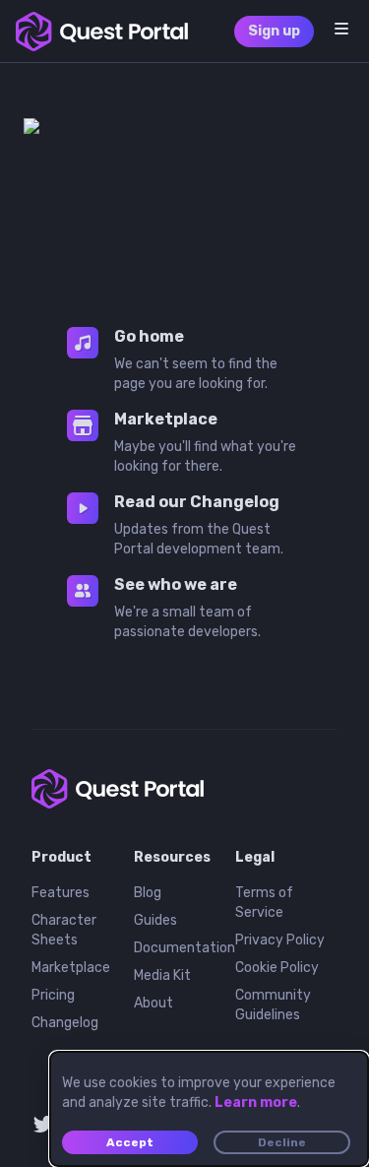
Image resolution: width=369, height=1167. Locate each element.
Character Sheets (63, 930)
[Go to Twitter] (43, 1123)
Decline (282, 1142)
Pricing (53, 995)
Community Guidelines (273, 1005)
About (153, 1003)
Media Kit (162, 975)
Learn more (256, 1102)
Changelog (64, 1022)
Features (60, 892)
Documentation (184, 948)
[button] (341, 28)
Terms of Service (264, 902)
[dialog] (209, 1109)
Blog (147, 892)
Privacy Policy (280, 940)
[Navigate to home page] (102, 31)
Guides (155, 920)
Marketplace (70, 967)
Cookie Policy (277, 967)
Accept (130, 1142)
